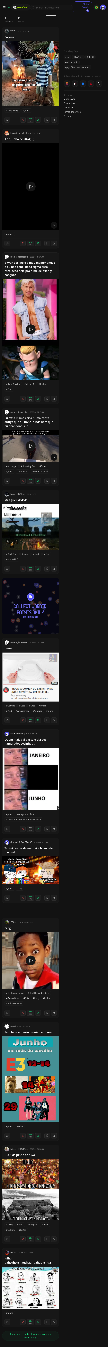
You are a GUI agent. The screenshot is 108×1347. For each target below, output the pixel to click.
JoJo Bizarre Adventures (78, 67)
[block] (54, 120)
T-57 (12, 31)
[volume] (54, 225)
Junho (27, 110)
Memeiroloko (16, 733)
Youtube (38, 710)
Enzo (10, 389)
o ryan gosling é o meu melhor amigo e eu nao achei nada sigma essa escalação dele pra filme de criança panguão (29, 269)
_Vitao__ (14, 922)
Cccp (23, 705)
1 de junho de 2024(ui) (19, 139)
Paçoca (9, 37)
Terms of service (72, 111)
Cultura (11, 1229)
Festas (23, 1229)
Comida (11, 705)
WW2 (21, 1224)
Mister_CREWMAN (19, 1149)
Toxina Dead (13, 998)
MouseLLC (15, 494)
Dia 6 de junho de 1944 (19, 1155)
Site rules (68, 107)
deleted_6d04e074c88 (21, 842)
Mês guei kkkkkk (15, 500)
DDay (10, 1224)
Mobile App (70, 99)
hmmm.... (11, 648)
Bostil (91, 56)
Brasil (43, 705)
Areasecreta (23, 710)
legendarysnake (18, 133)
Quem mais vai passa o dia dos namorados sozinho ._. (25, 742)
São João (33, 1224)
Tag (68, 56)
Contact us (69, 103)
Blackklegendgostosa (39, 993)
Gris (27, 998)
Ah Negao (12, 466)
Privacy (67, 116)
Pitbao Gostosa (15, 1003)
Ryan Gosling (14, 384)
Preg (7, 928)
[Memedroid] (9, 7)
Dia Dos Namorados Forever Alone (24, 819)
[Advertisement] (85, 28)
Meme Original (40, 471)
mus (12, 1026)
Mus (21, 1126)
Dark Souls (13, 554)
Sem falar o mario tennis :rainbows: (28, 1032)
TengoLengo (13, 110)
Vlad (10, 710)
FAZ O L (79, 56)
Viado (37, 554)
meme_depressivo (19, 256)
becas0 (13, 1252)
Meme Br (30, 384)
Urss (33, 705)
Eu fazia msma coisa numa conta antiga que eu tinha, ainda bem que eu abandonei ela (28, 422)
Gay (47, 554)
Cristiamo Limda (15, 993)
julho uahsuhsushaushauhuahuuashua (27, 1260)
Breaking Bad (28, 466)
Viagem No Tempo (27, 814)
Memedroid (72, 62)
